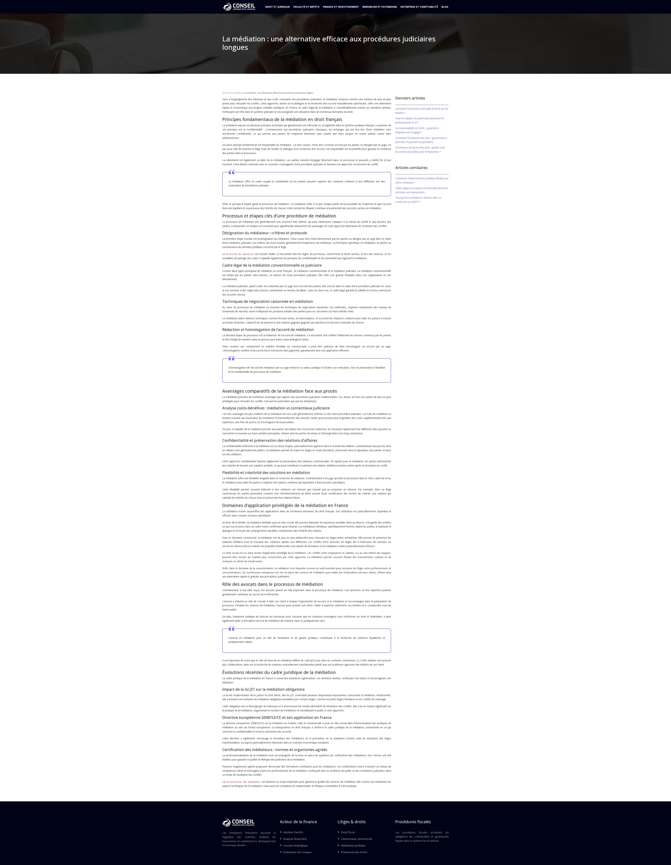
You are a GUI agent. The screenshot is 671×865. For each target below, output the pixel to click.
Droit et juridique (277, 6)
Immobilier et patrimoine (379, 6)
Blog (445, 6)
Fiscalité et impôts (306, 6)
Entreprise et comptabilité (419, 6)
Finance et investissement (341, 6)
